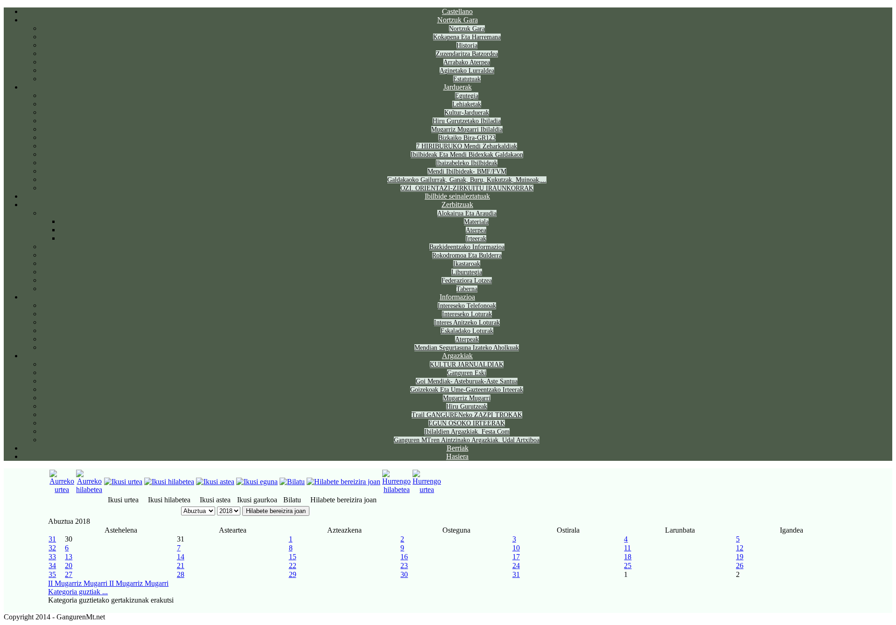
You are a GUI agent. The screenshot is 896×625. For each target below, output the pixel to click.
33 (52, 557)
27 (68, 574)
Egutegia (466, 95)
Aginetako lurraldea (467, 70)
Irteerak (476, 238)
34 (52, 565)
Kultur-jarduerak (466, 112)
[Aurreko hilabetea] (89, 489)
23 (404, 565)
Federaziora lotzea (466, 280)
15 (292, 557)
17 (516, 557)
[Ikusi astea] (215, 482)
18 (627, 557)
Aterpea (476, 230)
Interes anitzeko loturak (467, 322)
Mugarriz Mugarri (466, 398)
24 (516, 565)
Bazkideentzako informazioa (466, 246)
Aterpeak (467, 339)
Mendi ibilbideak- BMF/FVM (466, 171)
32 (52, 548)
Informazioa (457, 297)
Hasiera (457, 456)
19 (739, 557)
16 (404, 557)
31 (52, 539)
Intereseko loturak (467, 314)
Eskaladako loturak (467, 330)
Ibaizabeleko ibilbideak (466, 163)
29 (292, 574)
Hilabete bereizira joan (276, 510)
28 (180, 574)
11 (627, 548)
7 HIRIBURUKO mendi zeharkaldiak (466, 146)
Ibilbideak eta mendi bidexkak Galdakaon (467, 154)
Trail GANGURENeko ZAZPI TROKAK (467, 414)
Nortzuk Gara (457, 20)
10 (516, 548)
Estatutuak (467, 79)
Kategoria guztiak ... (78, 592)
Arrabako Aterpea (466, 62)
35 (52, 574)
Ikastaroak (466, 263)
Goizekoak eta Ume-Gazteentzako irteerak (466, 389)
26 (739, 565)
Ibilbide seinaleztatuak (457, 196)
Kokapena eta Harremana (467, 37)
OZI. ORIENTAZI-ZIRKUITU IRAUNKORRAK (466, 188)
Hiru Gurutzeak (466, 406)
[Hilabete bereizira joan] (343, 482)
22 (292, 565)
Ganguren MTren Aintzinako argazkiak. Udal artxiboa (466, 440)
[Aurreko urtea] (61, 489)
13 (68, 557)
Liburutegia (466, 272)
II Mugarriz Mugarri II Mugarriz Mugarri (108, 583)
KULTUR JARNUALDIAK (467, 364)
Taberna (466, 288)
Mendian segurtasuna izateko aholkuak (466, 347)
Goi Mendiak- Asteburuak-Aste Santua (467, 381)
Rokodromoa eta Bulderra (467, 255)
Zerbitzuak (457, 204)
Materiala (476, 221)
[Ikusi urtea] (123, 482)
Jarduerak (457, 87)
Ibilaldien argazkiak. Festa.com (467, 431)
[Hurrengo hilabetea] (396, 489)
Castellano (457, 11)
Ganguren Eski (466, 372)
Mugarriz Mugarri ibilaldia (467, 129)
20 (68, 565)
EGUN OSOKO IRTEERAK (466, 423)
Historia (466, 45)
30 (404, 574)
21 (180, 565)
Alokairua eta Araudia (467, 213)
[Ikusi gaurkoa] (257, 482)
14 (180, 557)
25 (627, 565)
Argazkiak (457, 356)
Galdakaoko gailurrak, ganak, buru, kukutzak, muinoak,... (466, 179)
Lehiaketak (466, 104)
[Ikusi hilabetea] (169, 482)
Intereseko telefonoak (467, 305)
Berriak (458, 448)
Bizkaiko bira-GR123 (467, 137)
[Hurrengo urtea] (427, 489)
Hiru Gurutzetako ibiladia (467, 121)
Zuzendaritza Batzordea (467, 53)
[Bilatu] (292, 482)
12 (739, 548)
